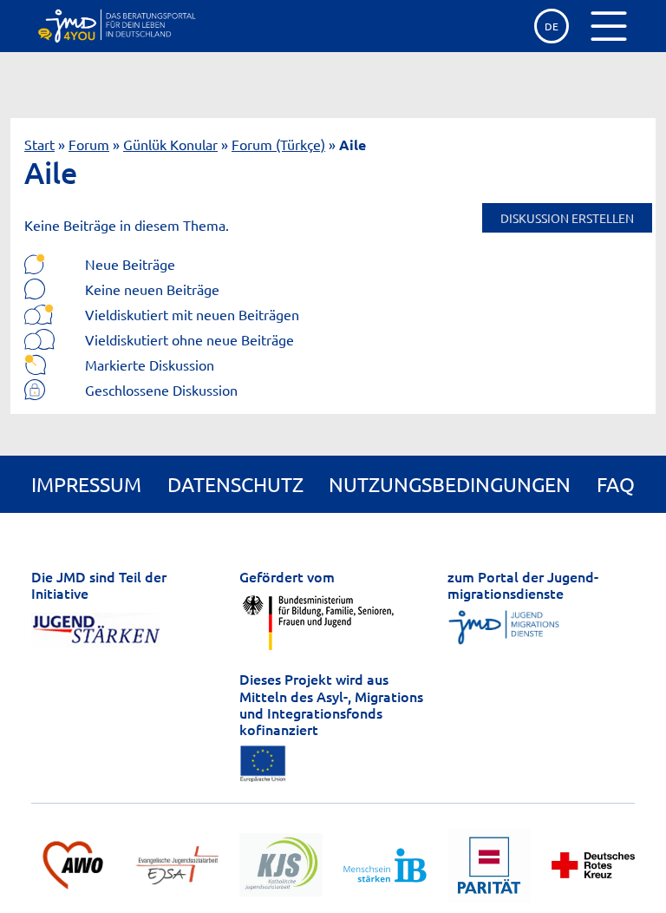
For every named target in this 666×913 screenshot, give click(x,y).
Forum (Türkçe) (278, 144)
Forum (89, 144)
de (551, 26)
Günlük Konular (170, 144)
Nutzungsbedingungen (450, 483)
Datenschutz (235, 483)
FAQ (616, 483)
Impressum (86, 483)
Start (39, 144)
